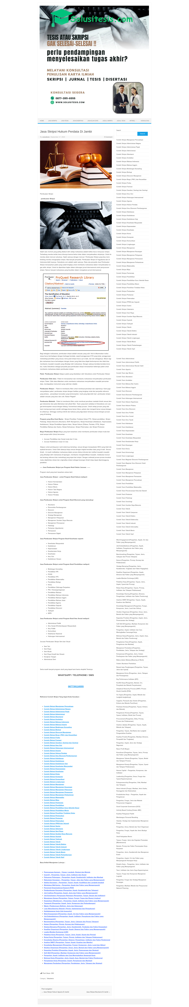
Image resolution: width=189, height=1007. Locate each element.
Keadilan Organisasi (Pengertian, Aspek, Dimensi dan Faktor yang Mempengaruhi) (74, 929)
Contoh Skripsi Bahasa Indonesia (56, 722)
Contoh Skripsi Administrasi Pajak (56, 711)
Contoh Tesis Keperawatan (125, 431)
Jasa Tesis (64, 121)
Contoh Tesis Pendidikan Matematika (128, 487)
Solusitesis (50, 978)
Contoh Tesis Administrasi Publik (127, 362)
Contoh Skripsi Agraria (52, 750)
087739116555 (76, 686)
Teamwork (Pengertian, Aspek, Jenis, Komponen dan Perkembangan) (69, 903)
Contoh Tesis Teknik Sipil (125, 534)
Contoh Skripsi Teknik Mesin (54, 852)
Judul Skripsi (107, 121)
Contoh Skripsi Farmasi (52, 740)
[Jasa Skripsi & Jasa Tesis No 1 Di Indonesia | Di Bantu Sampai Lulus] (94, 114)
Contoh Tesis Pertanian (124, 494)
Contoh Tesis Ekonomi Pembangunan (129, 395)
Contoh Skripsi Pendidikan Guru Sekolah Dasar (61, 808)
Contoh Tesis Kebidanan (124, 423)
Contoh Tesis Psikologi (124, 498)
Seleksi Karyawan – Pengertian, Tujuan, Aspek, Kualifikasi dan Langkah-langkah (74, 882)
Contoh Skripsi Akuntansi (53, 717)
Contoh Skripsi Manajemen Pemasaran (58, 792)
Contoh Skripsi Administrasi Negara (57, 709)
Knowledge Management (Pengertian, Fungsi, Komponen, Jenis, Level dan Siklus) (74, 945)
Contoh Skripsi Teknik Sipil (54, 857)
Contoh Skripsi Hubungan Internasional (59, 748)
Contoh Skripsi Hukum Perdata (55, 753)
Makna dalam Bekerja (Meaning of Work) (130, 660)
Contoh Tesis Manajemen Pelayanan (128, 473)
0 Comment (108, 137)
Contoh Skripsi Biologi (52, 730)
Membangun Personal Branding (127, 817)
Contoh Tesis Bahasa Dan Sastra (127, 384)
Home (42, 121)
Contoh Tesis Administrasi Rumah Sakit (129, 366)
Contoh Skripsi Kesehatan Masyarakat (58, 766)
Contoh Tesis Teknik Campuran (126, 512)
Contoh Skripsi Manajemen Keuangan (58, 787)
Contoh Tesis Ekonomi (124, 391)
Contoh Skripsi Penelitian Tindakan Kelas (59, 813)
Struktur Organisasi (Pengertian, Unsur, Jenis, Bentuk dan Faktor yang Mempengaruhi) (76, 947)
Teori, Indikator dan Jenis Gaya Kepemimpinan (132, 870)
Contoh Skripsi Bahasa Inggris (55, 724)
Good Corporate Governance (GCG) (128, 806)
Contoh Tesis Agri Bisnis (124, 373)
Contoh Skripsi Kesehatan (54, 771)
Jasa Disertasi (78, 121)
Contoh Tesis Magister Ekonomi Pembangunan (132, 459)
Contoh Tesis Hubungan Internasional (129, 398)
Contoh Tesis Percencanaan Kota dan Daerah (131, 491)
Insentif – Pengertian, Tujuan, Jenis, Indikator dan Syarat (65, 875)
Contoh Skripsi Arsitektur (53, 719)
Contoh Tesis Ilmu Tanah (124, 420)
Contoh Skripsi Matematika (54, 797)
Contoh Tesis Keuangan (124, 445)
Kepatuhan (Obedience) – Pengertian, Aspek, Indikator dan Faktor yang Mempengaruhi (76, 901)
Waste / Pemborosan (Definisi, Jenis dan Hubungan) (63, 906)
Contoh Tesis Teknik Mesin (125, 530)
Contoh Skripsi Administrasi (54, 714)
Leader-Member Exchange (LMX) (56, 932)
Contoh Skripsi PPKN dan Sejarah (56, 823)
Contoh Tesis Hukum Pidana (126, 405)
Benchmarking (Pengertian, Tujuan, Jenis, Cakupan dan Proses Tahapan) (71, 921)
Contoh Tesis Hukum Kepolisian (127, 402)
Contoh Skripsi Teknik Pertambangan (58, 855)
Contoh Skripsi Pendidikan (54, 805)
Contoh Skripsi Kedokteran (54, 761)
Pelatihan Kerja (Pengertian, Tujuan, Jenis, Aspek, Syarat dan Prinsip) (70, 934)
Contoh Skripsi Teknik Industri (55, 847)
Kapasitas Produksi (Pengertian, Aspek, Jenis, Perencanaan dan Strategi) (71, 950)
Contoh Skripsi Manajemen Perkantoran (59, 795)
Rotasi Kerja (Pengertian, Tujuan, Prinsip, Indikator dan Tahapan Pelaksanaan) (73, 937)
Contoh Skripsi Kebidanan (54, 758)
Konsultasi (145, 121)
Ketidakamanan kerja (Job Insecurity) (58, 911)
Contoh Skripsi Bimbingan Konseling (58, 727)
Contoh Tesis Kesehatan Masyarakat (128, 438)
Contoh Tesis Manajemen (124, 469)
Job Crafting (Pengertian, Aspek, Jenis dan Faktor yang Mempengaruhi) (71, 893)
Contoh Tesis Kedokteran (124, 427)
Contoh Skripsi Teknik (52, 842)
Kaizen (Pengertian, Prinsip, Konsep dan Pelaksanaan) (64, 924)
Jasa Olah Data (93, 121)
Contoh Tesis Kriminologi (125, 452)
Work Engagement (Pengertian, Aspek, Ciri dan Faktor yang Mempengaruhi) (72, 914)
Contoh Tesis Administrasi (125, 358)
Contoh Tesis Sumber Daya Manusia (128, 505)
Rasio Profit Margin (123, 749)
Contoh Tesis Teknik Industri (126, 523)
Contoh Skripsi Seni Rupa (53, 831)
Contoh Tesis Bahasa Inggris (126, 387)
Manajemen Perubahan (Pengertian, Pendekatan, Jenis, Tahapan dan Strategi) (73, 963)
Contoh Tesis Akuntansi (124, 376)
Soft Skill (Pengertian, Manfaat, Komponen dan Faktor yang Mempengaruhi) (72, 953)
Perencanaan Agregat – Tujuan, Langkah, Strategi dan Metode (67, 872)
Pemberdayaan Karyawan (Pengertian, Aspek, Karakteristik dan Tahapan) (71, 890)
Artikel (132, 121)
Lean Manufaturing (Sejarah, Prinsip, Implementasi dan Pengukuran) (69, 908)
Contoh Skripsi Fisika (52, 737)
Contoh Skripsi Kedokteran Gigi (56, 763)
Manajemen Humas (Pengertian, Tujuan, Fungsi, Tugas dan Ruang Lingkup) (72, 898)
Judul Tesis (121, 121)
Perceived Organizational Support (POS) (59, 888)
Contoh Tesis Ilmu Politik (125, 412)
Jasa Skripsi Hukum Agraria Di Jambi (55, 992)
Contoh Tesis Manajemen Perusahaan (129, 480)
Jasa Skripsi (52, 121)
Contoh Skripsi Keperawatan (54, 769)
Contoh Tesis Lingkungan (125, 456)
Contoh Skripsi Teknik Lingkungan (57, 849)
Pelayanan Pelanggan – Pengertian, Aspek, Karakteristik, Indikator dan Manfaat (73, 877)
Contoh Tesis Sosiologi (124, 501)
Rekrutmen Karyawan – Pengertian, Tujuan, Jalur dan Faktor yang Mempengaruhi (74, 880)
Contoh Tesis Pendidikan (124, 483)
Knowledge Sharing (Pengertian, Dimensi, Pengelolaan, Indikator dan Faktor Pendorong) (77, 940)
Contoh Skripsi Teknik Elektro (55, 844)
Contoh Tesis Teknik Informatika (127, 527)
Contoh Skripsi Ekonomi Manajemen (57, 732)
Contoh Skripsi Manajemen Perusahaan (58, 706)
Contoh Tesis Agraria (123, 369)
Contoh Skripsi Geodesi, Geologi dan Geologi (61, 743)
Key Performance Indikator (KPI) (127, 679)
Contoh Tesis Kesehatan (124, 434)
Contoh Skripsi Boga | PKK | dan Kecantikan (60, 735)
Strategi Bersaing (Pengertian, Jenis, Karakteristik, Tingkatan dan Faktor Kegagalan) (75, 927)
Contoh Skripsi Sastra (52, 826)
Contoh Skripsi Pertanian (53, 818)
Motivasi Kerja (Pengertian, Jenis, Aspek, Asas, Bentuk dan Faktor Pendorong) (73, 958)
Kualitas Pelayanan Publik (125, 814)
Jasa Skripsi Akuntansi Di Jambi (98, 992)
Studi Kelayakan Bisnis (124, 836)
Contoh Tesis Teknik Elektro (125, 516)
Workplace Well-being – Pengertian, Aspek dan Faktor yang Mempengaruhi (72, 885)
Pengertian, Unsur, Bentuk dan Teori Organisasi (132, 827)
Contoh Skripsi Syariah (52, 836)
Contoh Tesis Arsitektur (124, 380)
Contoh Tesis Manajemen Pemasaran (128, 476)
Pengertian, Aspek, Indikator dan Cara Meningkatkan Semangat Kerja (69, 955)
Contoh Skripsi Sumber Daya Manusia (58, 834)
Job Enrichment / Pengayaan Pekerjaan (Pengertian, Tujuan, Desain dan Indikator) (74, 895)
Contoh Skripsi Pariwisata (53, 803)
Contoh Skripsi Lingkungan (54, 782)
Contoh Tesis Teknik (123, 509)
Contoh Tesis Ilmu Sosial (124, 416)
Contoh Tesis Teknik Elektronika (127, 519)
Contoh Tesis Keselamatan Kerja (127, 441)
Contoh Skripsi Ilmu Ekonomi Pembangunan (60, 756)
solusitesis (45, 137)
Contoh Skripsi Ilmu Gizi (53, 745)
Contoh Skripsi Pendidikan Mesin (56, 810)
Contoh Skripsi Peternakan (54, 821)
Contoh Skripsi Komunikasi (54, 779)
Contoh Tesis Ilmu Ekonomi (125, 409)
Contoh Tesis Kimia (123, 449)
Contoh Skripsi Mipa (51, 800)
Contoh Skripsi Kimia (52, 774)
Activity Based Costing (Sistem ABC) (128, 810)
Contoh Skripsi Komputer (53, 777)
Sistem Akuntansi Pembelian (126, 663)
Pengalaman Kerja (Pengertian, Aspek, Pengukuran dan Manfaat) (68, 960)
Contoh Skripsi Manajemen (54, 784)
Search (118, 130)
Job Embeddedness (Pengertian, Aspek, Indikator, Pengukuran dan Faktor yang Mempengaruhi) (130, 548)
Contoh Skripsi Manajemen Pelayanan (58, 790)
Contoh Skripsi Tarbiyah (53, 839)
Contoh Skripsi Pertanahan (54, 816)
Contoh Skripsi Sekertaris (53, 829)
